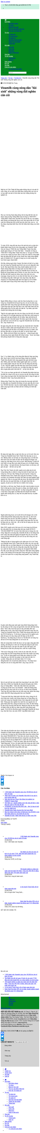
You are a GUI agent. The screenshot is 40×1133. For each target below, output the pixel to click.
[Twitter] (20, 780)
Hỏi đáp (7, 65)
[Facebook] (20, 777)
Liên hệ (11, 1005)
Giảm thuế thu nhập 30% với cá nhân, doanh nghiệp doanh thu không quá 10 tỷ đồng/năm (22, 990)
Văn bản (7, 54)
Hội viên (7, 45)
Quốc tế (11, 60)
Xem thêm (4, 822)
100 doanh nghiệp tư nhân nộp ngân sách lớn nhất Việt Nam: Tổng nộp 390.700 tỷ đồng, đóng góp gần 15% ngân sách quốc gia (21, 983)
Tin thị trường (9, 56)
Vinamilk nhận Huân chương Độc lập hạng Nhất (19, 810)
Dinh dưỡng (8, 62)
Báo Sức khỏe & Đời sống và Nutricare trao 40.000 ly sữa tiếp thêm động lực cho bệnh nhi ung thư (22, 813)
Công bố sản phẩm (10, 67)
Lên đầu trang (6, 1008)
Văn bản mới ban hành (15, 40)
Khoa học (11, 51)
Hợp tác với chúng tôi (15, 31)
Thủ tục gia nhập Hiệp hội (16, 29)
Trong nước (12, 58)
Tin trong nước (13, 36)
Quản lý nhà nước (14, 53)
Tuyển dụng (12, 1001)
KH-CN (7, 63)
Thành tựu (12, 999)
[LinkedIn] (20, 783)
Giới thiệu (7, 22)
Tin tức (7, 33)
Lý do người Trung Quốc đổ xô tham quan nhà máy (20, 987)
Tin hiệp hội (12, 34)
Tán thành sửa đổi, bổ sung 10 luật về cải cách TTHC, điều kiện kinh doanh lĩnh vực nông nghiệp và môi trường (21, 979)
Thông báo (12, 43)
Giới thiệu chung (13, 23)
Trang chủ (4, 78)
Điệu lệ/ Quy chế (13, 27)
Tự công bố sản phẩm (15, 69)
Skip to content (5, 2)
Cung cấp (11, 49)
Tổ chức (11, 25)
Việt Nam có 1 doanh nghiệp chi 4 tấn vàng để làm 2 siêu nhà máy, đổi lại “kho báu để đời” (22, 804)
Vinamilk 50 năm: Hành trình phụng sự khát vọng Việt (20, 815)
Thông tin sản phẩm (14, 42)
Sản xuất (11, 47)
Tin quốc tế (12, 38)
